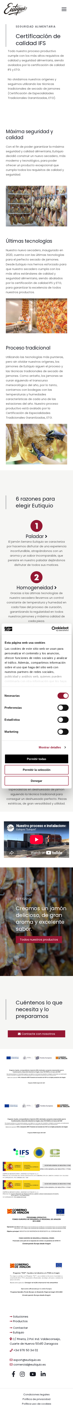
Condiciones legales (36, 1394)
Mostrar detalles (50, 747)
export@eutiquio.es (27, 1360)
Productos (20, 1321)
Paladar (35, 536)
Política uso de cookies (36, 1403)
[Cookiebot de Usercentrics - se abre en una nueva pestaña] (52, 628)
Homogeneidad (35, 587)
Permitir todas (36, 758)
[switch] (63, 707)
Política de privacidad (36, 1399)
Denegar (36, 780)
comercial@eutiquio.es (29, 1365)
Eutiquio (18, 1332)
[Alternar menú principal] (64, 9)
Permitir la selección (36, 769)
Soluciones (20, 1317)
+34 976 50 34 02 (25, 1350)
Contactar (20, 1328)
